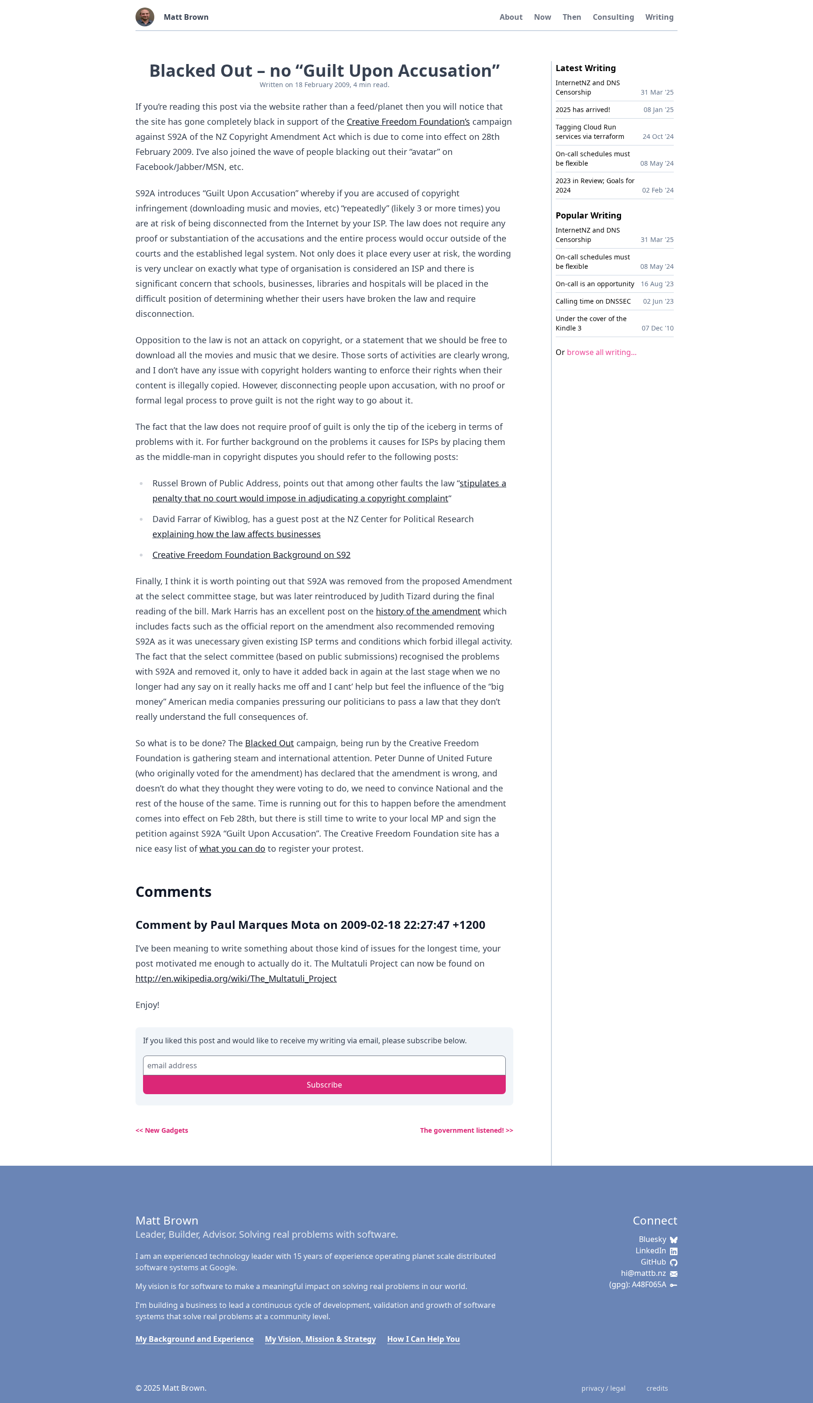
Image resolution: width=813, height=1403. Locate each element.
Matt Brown (186, 17)
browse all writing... (602, 352)
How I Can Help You (423, 1339)
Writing (660, 17)
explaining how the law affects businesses (236, 534)
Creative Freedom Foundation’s (408, 121)
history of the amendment (428, 611)
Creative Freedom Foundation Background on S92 (251, 554)
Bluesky (652, 1239)
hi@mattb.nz (643, 1273)
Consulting (613, 17)
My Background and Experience (195, 1339)
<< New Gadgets (162, 1130)
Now (542, 17)
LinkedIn (651, 1250)
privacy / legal (604, 1388)
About (511, 17)
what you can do (232, 848)
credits (657, 1388)
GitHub (653, 1262)
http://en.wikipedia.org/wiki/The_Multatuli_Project (236, 978)
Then (572, 17)
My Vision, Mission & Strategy (320, 1339)
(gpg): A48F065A (637, 1284)
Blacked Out (269, 743)
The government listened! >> (466, 1130)
